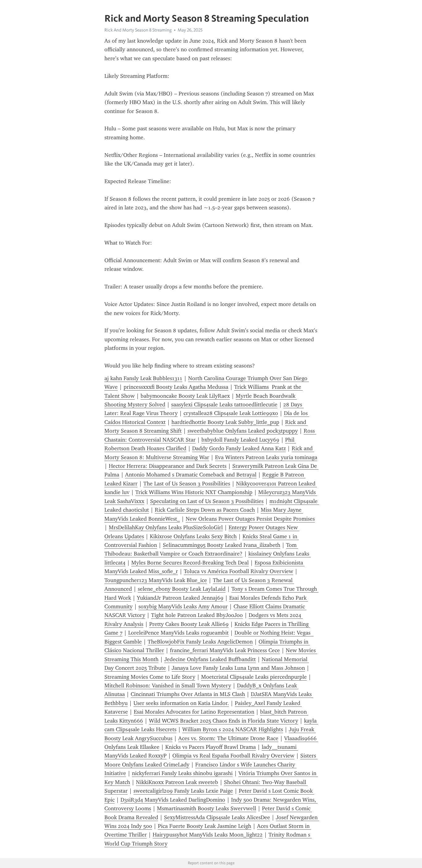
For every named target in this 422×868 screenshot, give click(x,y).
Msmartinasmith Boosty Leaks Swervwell (206, 808)
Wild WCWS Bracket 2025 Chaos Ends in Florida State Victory (223, 720)
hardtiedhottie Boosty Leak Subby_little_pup (225, 422)
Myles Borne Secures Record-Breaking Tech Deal (190, 562)
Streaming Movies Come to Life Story (149, 676)
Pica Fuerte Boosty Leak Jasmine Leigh (204, 826)
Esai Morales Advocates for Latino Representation (194, 711)
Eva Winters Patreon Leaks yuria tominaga (266, 457)
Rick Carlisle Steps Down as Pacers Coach (205, 509)
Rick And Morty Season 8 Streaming (138, 30)
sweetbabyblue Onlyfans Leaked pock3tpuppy (243, 430)
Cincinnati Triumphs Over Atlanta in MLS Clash (188, 694)
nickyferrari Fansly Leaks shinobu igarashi (182, 773)
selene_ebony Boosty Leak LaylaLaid (182, 588)
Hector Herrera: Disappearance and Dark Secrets (167, 466)
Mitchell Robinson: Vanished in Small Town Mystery (167, 685)
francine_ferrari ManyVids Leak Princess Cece (225, 650)
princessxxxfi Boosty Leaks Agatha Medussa (176, 387)
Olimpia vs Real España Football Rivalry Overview (233, 755)
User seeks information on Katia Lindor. (181, 703)
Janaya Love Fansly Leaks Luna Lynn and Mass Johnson (238, 668)
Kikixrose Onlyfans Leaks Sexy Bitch (193, 536)
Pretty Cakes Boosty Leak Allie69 (189, 624)
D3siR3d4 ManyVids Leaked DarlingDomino (172, 799)
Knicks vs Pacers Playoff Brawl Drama (210, 747)
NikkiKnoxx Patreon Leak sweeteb (177, 782)
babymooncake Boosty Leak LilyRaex (185, 395)
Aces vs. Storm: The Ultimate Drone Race (228, 738)
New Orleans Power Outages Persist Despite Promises (250, 518)
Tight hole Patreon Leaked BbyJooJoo (197, 615)
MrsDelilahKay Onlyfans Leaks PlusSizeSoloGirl (166, 527)
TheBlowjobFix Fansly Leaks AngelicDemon (200, 641)
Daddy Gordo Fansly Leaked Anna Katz (239, 448)
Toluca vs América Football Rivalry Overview (238, 571)
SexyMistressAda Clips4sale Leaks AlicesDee (217, 817)
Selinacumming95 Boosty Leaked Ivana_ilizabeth (221, 545)
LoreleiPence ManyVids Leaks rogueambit (178, 632)
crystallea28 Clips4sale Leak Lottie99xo (231, 413)
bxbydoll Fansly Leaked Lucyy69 (240, 439)
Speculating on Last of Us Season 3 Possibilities (207, 501)
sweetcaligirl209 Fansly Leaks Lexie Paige (183, 790)
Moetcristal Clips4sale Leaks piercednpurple (254, 676)
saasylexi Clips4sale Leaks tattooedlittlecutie (224, 404)
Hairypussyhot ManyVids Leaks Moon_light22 (208, 834)
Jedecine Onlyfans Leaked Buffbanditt (210, 659)
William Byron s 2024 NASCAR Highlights (232, 729)
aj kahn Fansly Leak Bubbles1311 (143, 378)
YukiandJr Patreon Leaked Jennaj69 (180, 597)
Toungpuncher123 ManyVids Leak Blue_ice (155, 580)
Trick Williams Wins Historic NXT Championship (193, 492)
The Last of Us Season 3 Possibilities (186, 483)
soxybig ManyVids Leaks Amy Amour (183, 606)
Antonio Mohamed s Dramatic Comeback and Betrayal (190, 474)
